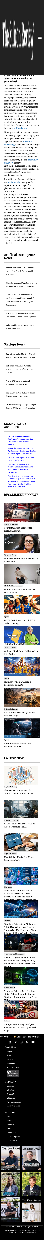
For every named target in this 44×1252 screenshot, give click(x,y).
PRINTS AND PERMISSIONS (19, 1233)
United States (12, 1141)
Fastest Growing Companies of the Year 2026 (11, 1175)
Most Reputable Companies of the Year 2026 (11, 1201)
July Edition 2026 (31, 1173)
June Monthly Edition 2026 (31, 1199)
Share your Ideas (13, 1106)
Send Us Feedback (14, 1102)
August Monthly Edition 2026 (11, 1148)
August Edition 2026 (31, 1147)
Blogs (9, 1055)
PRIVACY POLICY (25, 1230)
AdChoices (11, 1098)
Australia (10, 1125)
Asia (8, 1117)
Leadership (11, 1063)
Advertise (10, 1090)
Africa (9, 1121)
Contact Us (11, 1094)
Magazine (10, 1051)
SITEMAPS (33, 1233)
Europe (9, 1129)
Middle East (11, 1133)
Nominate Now (13, 1067)
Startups (10, 1059)
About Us (10, 1086)
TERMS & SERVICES (12, 1230)
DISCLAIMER (36, 1230)
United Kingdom (13, 1137)
